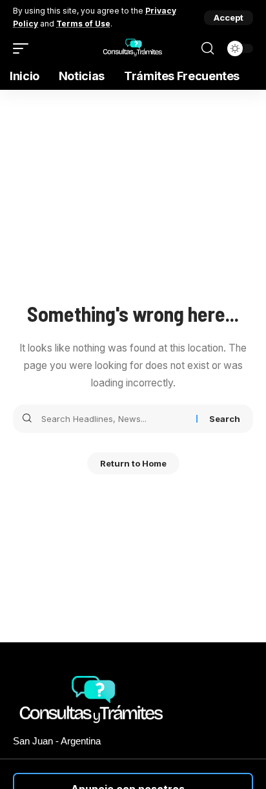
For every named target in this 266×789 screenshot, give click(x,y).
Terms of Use (83, 23)
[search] (207, 48)
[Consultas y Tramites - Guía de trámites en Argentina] (133, 48)
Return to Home (133, 463)
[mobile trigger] (24, 48)
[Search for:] (114, 419)
